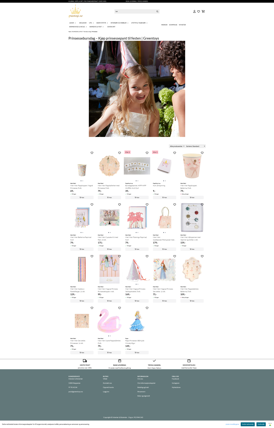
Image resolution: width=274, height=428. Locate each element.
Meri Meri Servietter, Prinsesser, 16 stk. (78, 342)
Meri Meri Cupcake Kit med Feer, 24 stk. (108, 238)
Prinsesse (94, 31)
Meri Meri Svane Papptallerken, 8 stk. (109, 342)
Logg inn (106, 392)
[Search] (157, 11)
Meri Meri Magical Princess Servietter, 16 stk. (163, 290)
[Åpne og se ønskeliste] (198, 11)
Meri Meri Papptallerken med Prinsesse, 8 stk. (108, 186)
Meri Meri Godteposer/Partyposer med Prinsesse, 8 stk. (163, 238)
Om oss (140, 379)
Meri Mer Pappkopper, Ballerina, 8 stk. (188, 186)
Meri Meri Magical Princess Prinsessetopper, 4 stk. (108, 290)
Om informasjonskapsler (146, 383)
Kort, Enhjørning (159, 185)
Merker (164, 25)
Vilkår (105, 379)
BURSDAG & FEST (77, 31)
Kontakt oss (107, 383)
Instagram (175, 383)
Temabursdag (87, 31)
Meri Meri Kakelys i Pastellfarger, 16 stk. (77, 290)
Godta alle (261, 424)
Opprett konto (108, 387)
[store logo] (75, 11)
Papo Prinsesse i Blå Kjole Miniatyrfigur (134, 342)
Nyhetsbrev (176, 387)
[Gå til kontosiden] (194, 11)
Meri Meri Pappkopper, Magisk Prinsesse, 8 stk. (81, 186)
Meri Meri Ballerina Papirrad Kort (80, 238)
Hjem (70, 31)
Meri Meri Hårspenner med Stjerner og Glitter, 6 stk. (190, 238)
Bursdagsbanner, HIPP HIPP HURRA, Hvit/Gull (135, 186)
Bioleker (82, 23)
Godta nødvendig (247, 424)
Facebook (175, 379)
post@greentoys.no (75, 392)
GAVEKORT (111, 27)
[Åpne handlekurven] (203, 11)
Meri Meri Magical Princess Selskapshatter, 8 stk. (135, 290)
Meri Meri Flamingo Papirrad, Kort (136, 238)
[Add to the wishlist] (92, 153)
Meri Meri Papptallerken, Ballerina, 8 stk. (189, 290)
